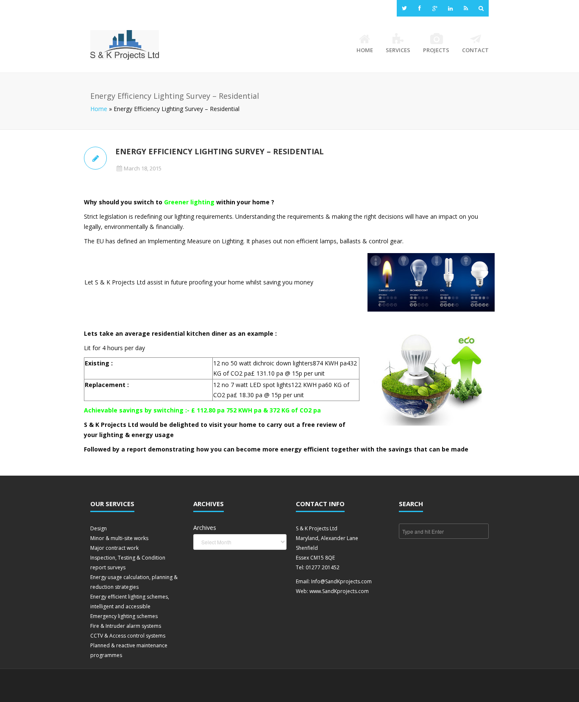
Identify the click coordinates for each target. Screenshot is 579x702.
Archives (204, 528)
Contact (475, 50)
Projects (436, 50)
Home (364, 50)
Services (398, 50)
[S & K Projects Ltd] (124, 45)
